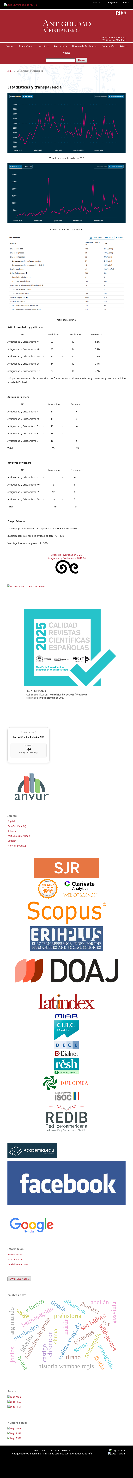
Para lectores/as (15, 1254)
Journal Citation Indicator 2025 (28, 737)
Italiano (11, 831)
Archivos (43, 46)
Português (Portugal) (18, 835)
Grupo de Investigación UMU (66, 554)
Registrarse (113, 2)
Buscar (81, 60)
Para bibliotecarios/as (17, 1264)
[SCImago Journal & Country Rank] (26, 586)
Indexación (109, 46)
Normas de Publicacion (84, 46)
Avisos (123, 46)
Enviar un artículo (19, 1278)
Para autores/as (15, 1259)
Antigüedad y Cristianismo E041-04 (67, 558)
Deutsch (11, 840)
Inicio (9, 46)
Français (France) (16, 845)
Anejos (66, 52)
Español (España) (16, 826)
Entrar (126, 2)
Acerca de (59, 46)
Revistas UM (98, 2)
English (11, 821)
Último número (26, 46)
